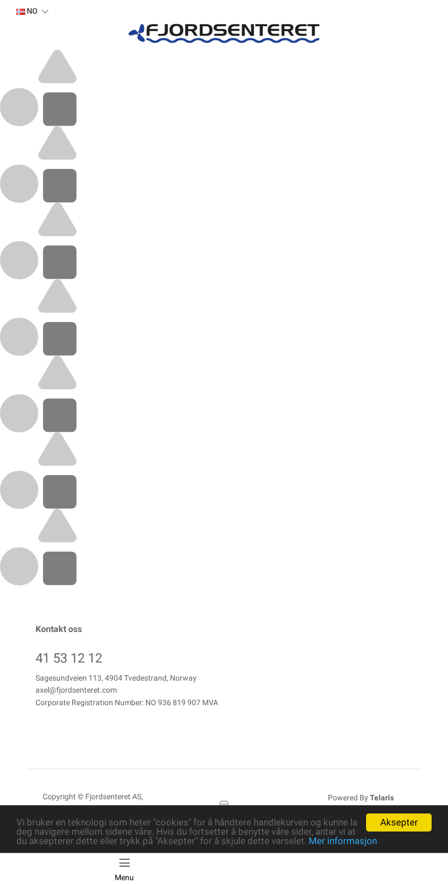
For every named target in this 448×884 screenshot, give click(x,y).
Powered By (361, 797)
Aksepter (399, 822)
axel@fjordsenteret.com (76, 690)
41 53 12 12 (69, 658)
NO (31, 11)
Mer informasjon (343, 840)
